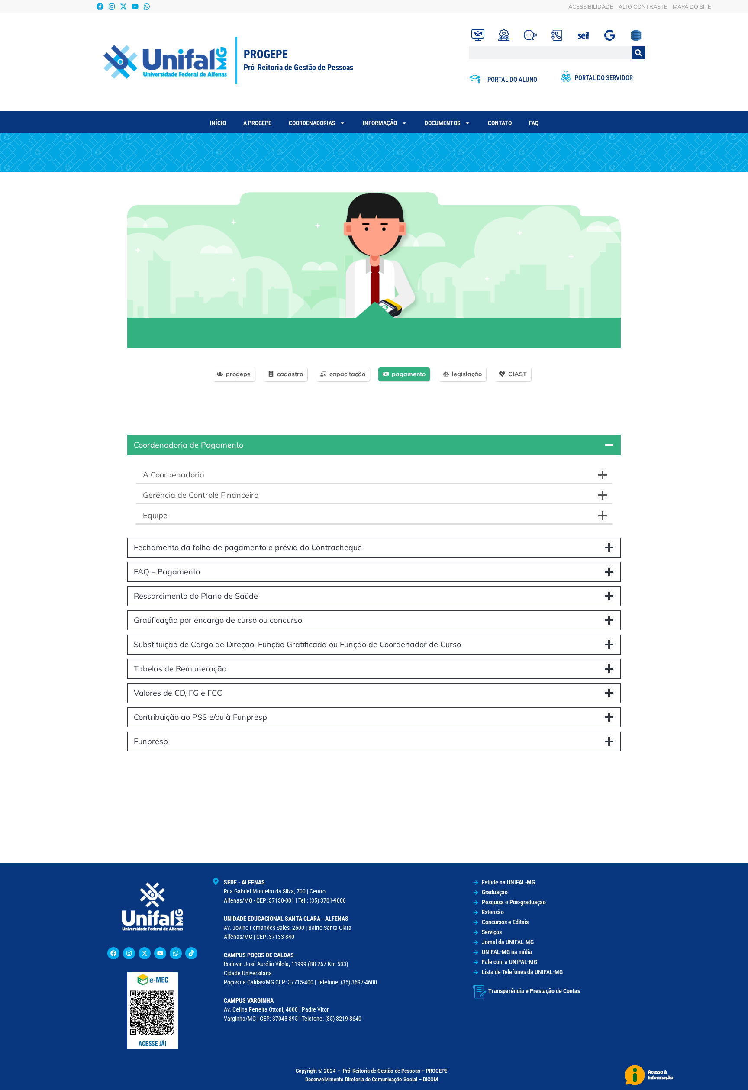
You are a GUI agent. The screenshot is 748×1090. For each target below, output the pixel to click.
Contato (500, 122)
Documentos (442, 122)
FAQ (533, 122)
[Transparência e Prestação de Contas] (479, 991)
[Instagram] (111, 6)
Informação (380, 122)
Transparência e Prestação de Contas (534, 990)
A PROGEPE (257, 122)
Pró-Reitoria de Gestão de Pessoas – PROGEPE (395, 1070)
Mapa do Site (692, 6)
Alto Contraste (643, 6)
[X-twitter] (123, 6)
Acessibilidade (590, 6)
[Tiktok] (191, 953)
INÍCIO (218, 122)
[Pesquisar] (638, 52)
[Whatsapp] (147, 6)
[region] (374, 270)
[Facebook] (100, 6)
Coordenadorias (312, 122)
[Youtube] (135, 6)
